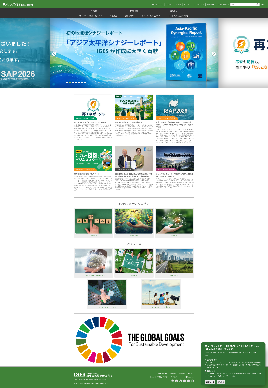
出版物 (178, 4)
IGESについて (157, 4)
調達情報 (182, 373)
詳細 (206, 355)
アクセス (191, 373)
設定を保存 (210, 382)
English (262, 4)
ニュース (169, 4)
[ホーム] (35, 5)
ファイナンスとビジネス (151, 16)
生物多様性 (134, 11)
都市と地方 (129, 16)
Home (152, 377)
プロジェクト (199, 4)
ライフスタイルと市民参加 (178, 16)
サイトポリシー (176, 377)
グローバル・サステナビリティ (90, 16)
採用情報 (210, 4)
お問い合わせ (189, 377)
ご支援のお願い (223, 4)
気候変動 (94, 11)
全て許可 (221, 382)
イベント (187, 4)
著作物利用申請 (162, 377)
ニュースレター (161, 373)
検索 (258, 3)
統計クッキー (212, 371)
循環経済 (173, 11)
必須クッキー (212, 360)
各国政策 (113, 16)
